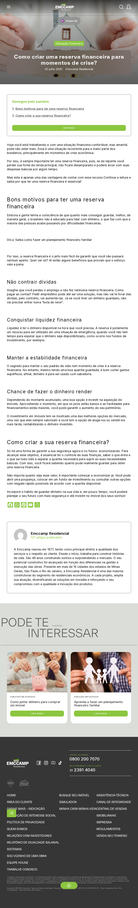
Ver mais (69, 128)
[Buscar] (121, 7)
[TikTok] (60, 763)
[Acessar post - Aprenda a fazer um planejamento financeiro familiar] (101, 687)
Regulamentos (108, 829)
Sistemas (14, 849)
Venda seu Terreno (111, 835)
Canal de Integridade (113, 802)
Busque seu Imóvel (74, 795)
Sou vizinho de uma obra (27, 855)
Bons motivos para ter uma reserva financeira (49, 108)
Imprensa (104, 822)
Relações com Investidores (29, 835)
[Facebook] (39, 763)
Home (11, 795)
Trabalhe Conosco (22, 869)
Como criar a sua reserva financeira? (43, 115)
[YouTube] (53, 763)
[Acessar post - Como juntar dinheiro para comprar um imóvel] (37, 687)
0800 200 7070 (84, 758)
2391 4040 (82, 769)
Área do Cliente (19, 802)
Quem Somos (17, 829)
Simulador (68, 802)
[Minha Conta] (128, 7)
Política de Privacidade (26, 822)
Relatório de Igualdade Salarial (33, 842)
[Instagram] (46, 763)
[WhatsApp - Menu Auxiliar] (69, 885)
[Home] (65, 6)
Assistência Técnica (112, 795)
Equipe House (17, 862)
